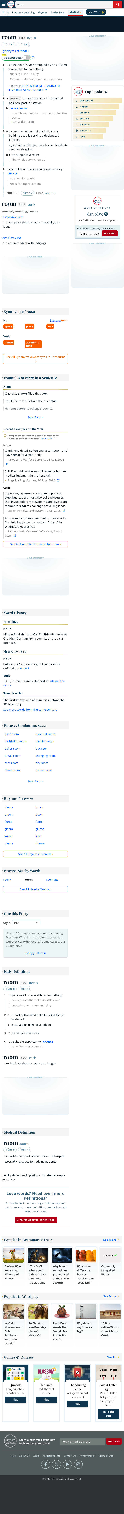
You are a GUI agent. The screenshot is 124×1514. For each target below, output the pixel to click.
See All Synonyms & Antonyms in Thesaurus (35, 357)
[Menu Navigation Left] (4, 12)
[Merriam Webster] (97, 201)
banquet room (45, 734)
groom (9, 836)
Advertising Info (52, 1455)
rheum (40, 843)
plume (9, 843)
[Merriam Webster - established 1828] (10, 4)
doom (39, 814)
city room (42, 763)
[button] (75, 12)
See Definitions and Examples (96, 220)
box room (42, 748)
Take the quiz (108, 1414)
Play (15, 1399)
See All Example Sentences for (34, 544)
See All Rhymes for (34, 854)
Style (6, 923)
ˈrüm (7, 44)
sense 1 (24, 668)
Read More (46, 438)
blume (9, 807)
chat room (11, 763)
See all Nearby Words (34, 889)
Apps (36, 1455)
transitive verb (11, 238)
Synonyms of (14, 51)
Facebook (45, 1464)
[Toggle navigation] (3, 4)
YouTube (67, 1464)
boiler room (12, 748)
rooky (7, 879)
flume (8, 822)
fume (39, 822)
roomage (52, 879)
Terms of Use (106, 1455)
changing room (46, 756)
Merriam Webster (10, 1441)
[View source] (7, 464)
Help (13, 1455)
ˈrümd (26, 193)
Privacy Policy (88, 1455)
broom (9, 814)
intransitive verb (12, 217)
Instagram (78, 1464)
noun (31, 37)
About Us (24, 1455)
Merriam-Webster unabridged (35, 1220)
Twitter (56, 1464)
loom (39, 836)
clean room (12, 770)
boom (39, 807)
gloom (9, 829)
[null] (106, 214)
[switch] (16, 58)
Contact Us (70, 1455)
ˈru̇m (22, 44)
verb (31, 204)
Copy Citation (37, 953)
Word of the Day (97, 207)
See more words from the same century (30, 710)
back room (12, 734)
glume (40, 829)
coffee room (44, 770)
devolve (95, 214)
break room (12, 756)
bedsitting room (15, 741)
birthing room (45, 741)
